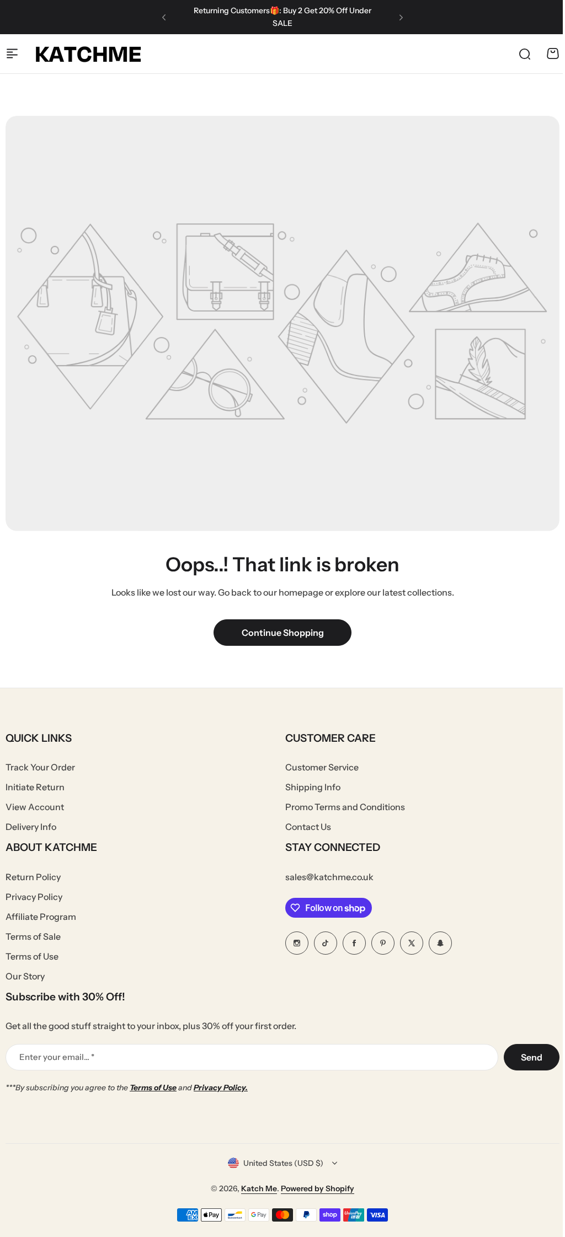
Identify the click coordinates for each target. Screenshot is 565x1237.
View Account (35, 806)
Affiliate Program (41, 916)
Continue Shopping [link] (283, 632)
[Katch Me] (88, 53)
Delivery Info (31, 826)
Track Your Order (40, 767)
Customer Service (322, 767)
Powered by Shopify (317, 1188)
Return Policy (33, 876)
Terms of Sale (33, 936)
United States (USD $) (283, 1163)
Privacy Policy (34, 896)
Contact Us (308, 826)
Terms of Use (32, 956)
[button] (164, 17)
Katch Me (259, 1188)
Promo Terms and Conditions (345, 806)
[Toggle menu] (12, 53)
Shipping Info (312, 786)
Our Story (25, 976)
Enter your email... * (56, 1057)
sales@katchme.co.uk (329, 876)
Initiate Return (35, 786)
